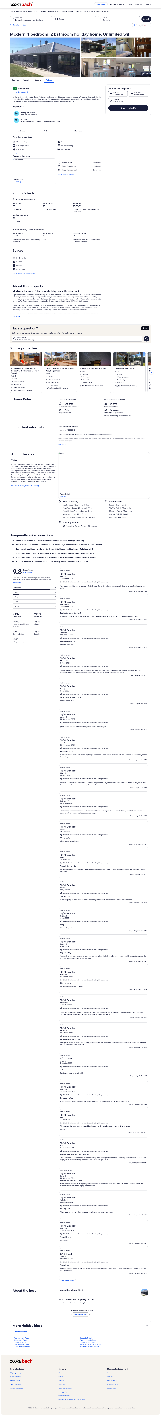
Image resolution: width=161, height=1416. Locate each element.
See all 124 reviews (19, 92)
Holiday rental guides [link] (16, 1388)
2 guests (106, 20)
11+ (146, 74)
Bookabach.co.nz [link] (112, 1384)
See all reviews (67, 1281)
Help (130, 4)
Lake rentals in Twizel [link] (21, 1344)
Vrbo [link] (108, 1373)
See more (16, 316)
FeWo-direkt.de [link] (112, 1380)
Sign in (148, 4)
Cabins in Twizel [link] (85, 1338)
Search (146, 19)
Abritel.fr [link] (110, 1377)
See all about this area (66, 174)
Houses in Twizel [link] (20, 1342)
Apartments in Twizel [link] (21, 1338)
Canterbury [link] (43, 11)
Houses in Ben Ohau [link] (87, 1342)
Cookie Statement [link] (64, 1396)
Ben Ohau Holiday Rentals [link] (89, 1346)
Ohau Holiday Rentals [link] (22, 1346)
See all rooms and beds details (24, 273)
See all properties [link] (19, 25)
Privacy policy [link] (62, 1392)
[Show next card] (151, 372)
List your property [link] (15, 1373)
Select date (118, 94)
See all (15, 154)
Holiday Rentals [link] (22, 11)
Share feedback (81, 1314)
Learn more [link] (17, 584)
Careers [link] (60, 1377)
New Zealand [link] (33, 11)
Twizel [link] (65, 11)
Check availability (128, 108)
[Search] (146, 338)
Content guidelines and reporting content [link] (71, 1399)
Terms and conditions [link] (65, 1388)
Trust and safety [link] (15, 1380)
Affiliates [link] (61, 1380)
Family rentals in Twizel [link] (88, 1340)
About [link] (60, 1373)
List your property (116, 4)
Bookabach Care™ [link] (15, 1377)
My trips (138, 4)
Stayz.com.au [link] (111, 1388)
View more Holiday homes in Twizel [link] (24, 486)
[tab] (21, 1331)
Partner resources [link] (15, 1384)
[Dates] (75, 19)
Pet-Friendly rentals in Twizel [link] (90, 1344)
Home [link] (13, 11)
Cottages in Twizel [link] (20, 1340)
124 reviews (27, 572)
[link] (146, 25)
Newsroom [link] (62, 1384)
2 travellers (118, 102)
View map (17, 182)
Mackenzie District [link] (55, 11)
